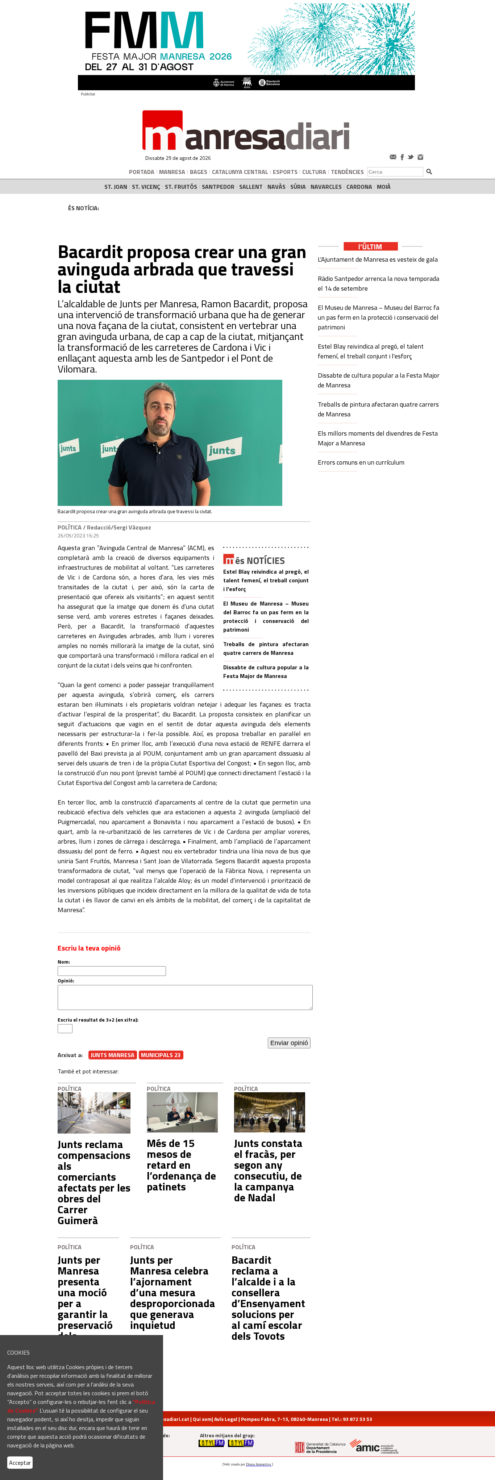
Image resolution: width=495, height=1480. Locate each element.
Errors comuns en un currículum (361, 462)
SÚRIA (298, 186)
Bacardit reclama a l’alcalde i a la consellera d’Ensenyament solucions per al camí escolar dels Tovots (268, 1297)
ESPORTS (285, 171)
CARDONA (359, 186)
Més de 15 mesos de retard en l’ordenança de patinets (181, 1165)
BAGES (198, 171)
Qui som (202, 1419)
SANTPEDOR (218, 186)
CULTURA (314, 171)
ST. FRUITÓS (181, 186)
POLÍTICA (70, 527)
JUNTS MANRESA (112, 1055)
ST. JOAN (115, 186)
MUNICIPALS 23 (161, 1055)
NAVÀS (276, 186)
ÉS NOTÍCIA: (83, 208)
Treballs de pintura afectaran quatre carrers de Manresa (266, 648)
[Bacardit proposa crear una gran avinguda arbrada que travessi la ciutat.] (170, 504)
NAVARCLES (326, 186)
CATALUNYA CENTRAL (240, 171)
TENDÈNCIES (347, 171)
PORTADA (141, 171)
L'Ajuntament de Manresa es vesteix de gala (378, 259)
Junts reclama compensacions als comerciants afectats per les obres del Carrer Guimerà (94, 1182)
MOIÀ (384, 186)
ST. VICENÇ (146, 186)
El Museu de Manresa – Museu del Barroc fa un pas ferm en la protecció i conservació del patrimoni (266, 616)
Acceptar (20, 1462)
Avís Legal (225, 1419)
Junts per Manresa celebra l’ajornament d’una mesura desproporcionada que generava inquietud (172, 1292)
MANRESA (172, 171)
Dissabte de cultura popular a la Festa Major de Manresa (266, 671)
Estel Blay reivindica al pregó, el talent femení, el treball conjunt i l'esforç (266, 580)
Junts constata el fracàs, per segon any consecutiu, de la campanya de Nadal (268, 1170)
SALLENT (251, 186)
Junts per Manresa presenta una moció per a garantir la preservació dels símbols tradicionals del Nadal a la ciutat (86, 1319)
